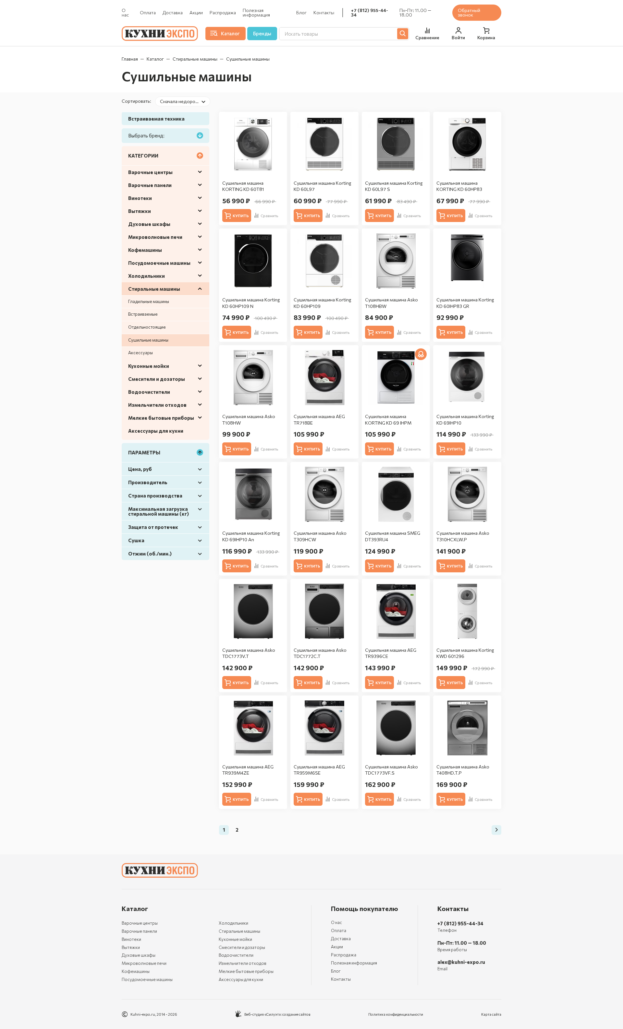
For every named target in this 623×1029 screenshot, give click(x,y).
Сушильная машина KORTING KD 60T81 (243, 186)
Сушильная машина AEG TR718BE (319, 420)
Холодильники (146, 276)
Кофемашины (145, 250)
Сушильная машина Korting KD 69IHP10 (465, 420)
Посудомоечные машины (159, 263)
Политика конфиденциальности (395, 1014)
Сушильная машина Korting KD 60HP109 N (251, 303)
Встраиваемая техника (156, 119)
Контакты (323, 12)
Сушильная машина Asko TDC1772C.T (320, 653)
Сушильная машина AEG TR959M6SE (319, 770)
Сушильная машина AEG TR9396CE (390, 653)
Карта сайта (491, 1014)
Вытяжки (139, 211)
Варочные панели (150, 185)
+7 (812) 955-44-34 (369, 12)
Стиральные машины (195, 59)
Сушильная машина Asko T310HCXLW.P (462, 536)
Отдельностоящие (147, 327)
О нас (125, 12)
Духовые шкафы (149, 224)
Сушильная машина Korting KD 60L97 (322, 186)
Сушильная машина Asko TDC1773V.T (248, 653)
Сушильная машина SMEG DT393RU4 (392, 536)
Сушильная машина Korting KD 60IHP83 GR (465, 303)
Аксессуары (140, 352)
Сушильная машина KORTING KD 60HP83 (459, 186)
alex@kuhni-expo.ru (461, 962)
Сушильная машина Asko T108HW (248, 420)
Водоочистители (149, 392)
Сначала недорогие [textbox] (181, 101)
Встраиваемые (143, 314)
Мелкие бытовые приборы (161, 418)
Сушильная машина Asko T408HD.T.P (462, 770)
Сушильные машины (148, 340)
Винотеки (140, 198)
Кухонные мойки (148, 366)
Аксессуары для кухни (155, 431)
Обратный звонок (469, 12)
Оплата (148, 12)
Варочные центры (150, 172)
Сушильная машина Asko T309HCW (320, 536)
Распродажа (223, 12)
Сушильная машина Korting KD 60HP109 (322, 303)
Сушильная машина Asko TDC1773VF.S (391, 770)
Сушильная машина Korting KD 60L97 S (393, 186)
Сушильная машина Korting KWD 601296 (465, 653)
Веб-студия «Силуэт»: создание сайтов (277, 1014)
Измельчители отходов (157, 405)
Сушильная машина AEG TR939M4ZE (248, 770)
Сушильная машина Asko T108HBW (391, 303)
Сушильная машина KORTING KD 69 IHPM (388, 420)
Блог (301, 12)
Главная (130, 59)
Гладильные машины (148, 301)
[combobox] (182, 101)
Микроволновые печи (155, 237)
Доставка (173, 12)
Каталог (155, 59)
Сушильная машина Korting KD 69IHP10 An (251, 536)
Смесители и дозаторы (156, 379)
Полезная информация (256, 12)
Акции (196, 12)
